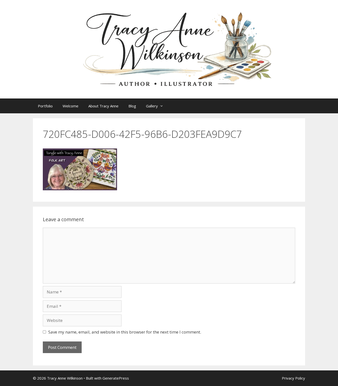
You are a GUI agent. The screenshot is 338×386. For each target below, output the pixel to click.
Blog (132, 105)
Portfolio (45, 105)
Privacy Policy (293, 378)
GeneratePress (115, 378)
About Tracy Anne (103, 105)
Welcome (70, 105)
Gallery (152, 105)
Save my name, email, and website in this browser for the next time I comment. (124, 332)
